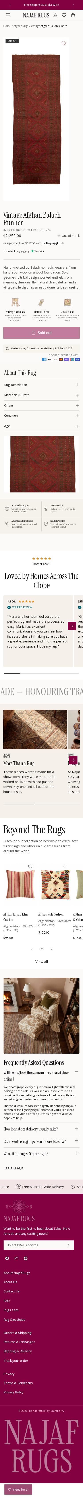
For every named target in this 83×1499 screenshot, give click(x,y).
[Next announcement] (73, 5)
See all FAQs (13, 1168)
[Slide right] (51, 949)
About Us (10, 1282)
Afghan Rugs (21, 26)
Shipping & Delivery (18, 1351)
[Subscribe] (69, 1245)
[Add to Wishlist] (64, 43)
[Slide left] (32, 949)
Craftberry (57, 1410)
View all (41, 961)
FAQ (7, 1300)
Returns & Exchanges (19, 1341)
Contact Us (12, 1291)
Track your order (16, 1360)
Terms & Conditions (18, 1383)
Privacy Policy (13, 1392)
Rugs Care (11, 1310)
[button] (8, 15)
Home (7, 26)
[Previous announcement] (10, 5)
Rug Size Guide (14, 1319)
